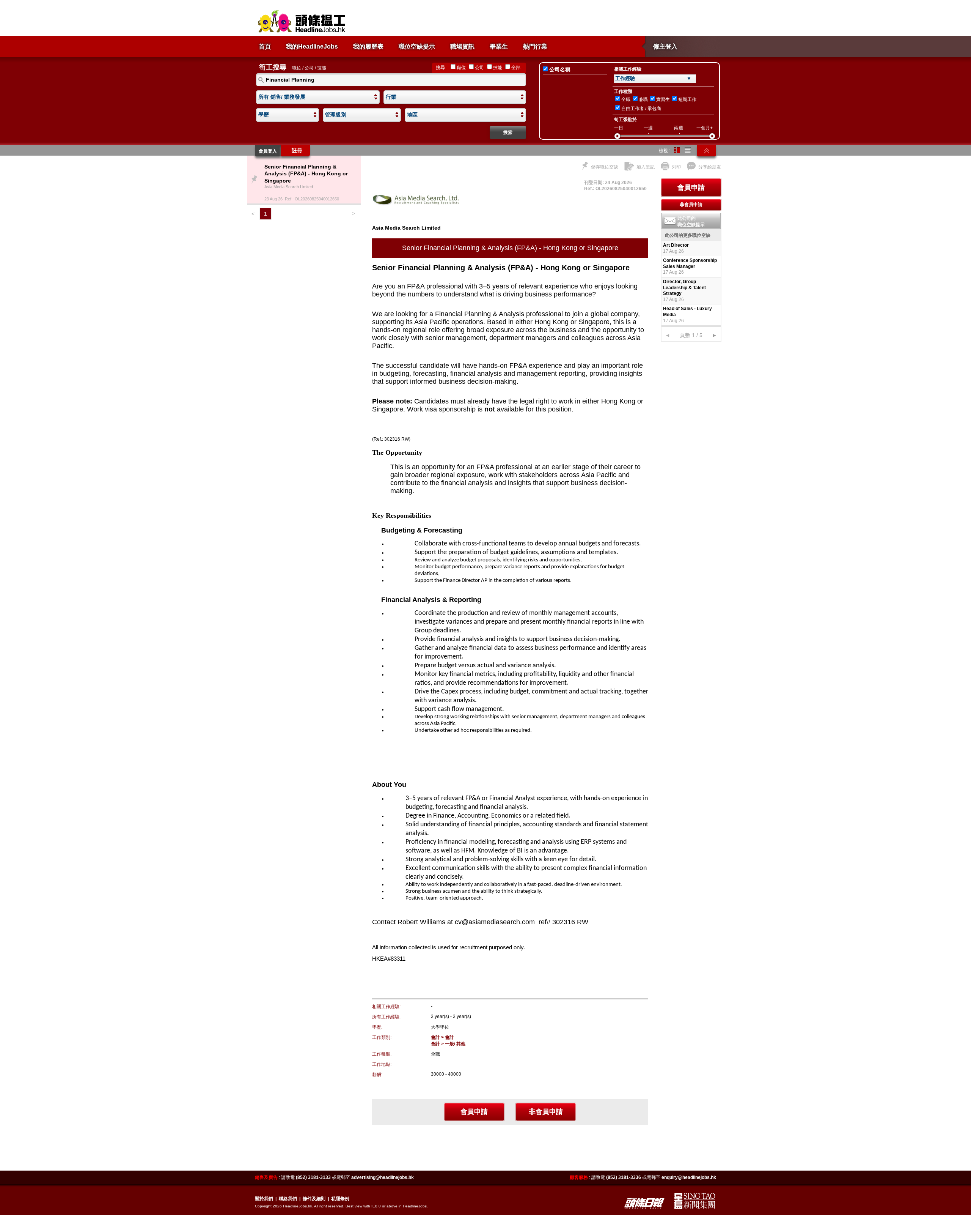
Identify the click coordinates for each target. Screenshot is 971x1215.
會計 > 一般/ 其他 (448, 1043)
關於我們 (264, 1198)
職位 (461, 67)
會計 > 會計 (442, 1037)
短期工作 (687, 99)
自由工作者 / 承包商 (641, 108)
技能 (497, 67)
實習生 (663, 99)
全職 (625, 99)
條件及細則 (314, 1198)
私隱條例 (340, 1198)
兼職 (643, 99)
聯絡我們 (288, 1198)
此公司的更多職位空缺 (687, 235)
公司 (479, 67)
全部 (515, 67)
